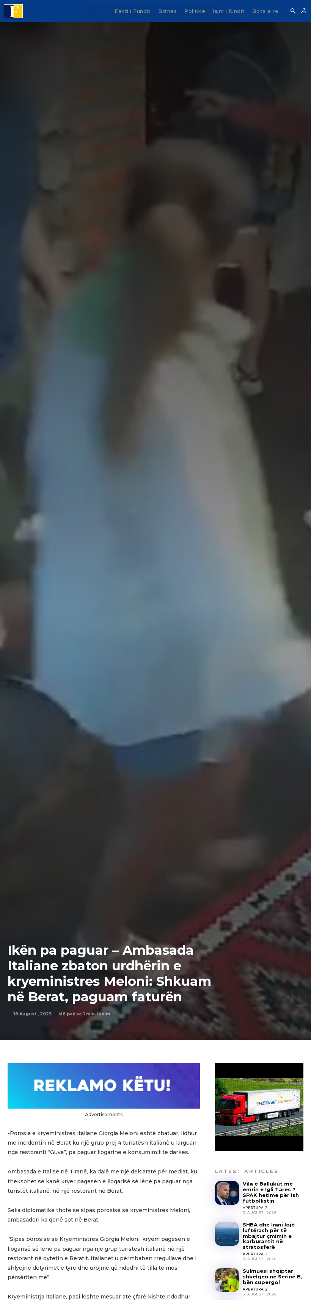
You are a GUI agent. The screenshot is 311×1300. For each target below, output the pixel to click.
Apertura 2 (255, 1208)
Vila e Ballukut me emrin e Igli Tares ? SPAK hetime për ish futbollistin (271, 1192)
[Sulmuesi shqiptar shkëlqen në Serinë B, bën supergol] (227, 1280)
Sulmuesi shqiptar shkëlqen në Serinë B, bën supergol (272, 1276)
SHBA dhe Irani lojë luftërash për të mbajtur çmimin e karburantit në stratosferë (269, 1236)
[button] (293, 11)
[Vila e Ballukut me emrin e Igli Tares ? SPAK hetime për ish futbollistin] (227, 1193)
